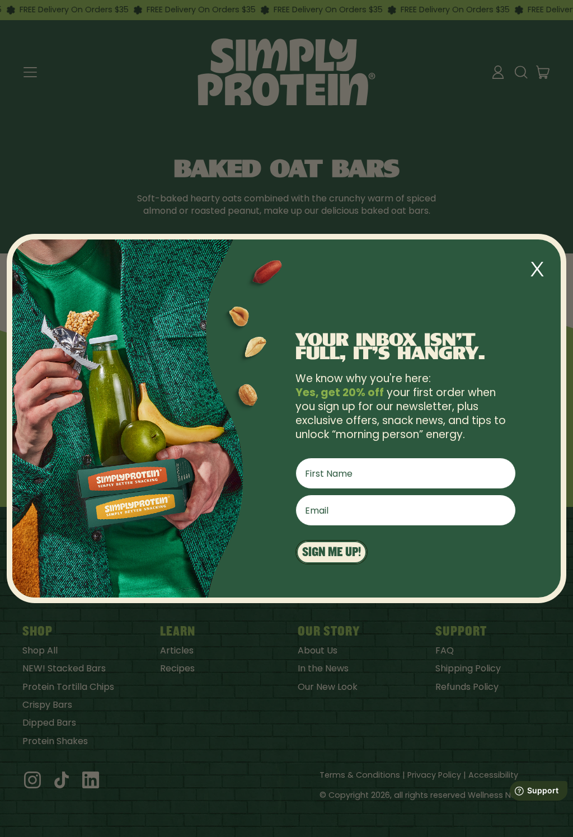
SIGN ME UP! (331, 551)
